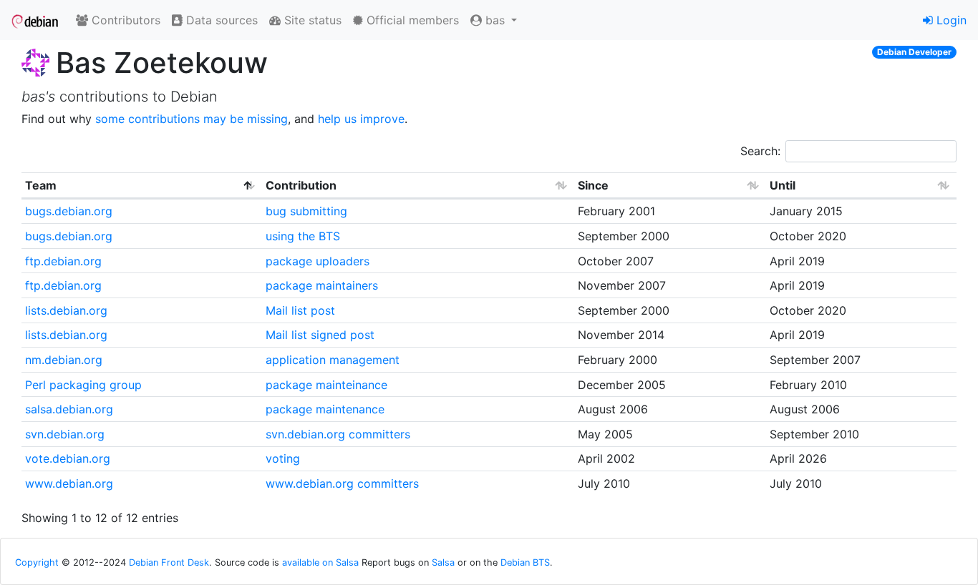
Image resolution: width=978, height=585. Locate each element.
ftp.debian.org (63, 261)
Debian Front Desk (169, 562)
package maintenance (325, 409)
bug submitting (306, 211)
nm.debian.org (63, 360)
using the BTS (303, 236)
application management (333, 360)
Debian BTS (525, 562)
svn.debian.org (65, 434)
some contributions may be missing (191, 119)
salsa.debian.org (69, 409)
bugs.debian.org (68, 211)
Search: (760, 151)
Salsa (443, 562)
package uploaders (317, 261)
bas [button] (495, 20)
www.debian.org (69, 483)
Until (782, 185)
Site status (311, 20)
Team (41, 185)
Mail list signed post (320, 335)
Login (950, 20)
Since (593, 185)
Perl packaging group (83, 385)
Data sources (220, 20)
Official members (411, 20)
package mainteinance (326, 385)
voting (283, 458)
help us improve (361, 119)
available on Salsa (320, 562)
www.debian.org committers (342, 483)
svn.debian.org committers (338, 434)
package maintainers (322, 285)
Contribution (301, 185)
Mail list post (300, 310)
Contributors (124, 20)
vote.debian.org (67, 458)
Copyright (37, 562)
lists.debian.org (66, 310)
